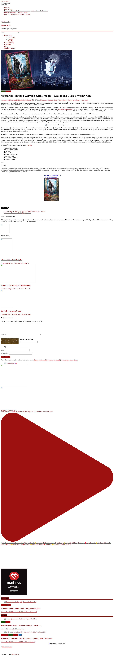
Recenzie (8, 35)
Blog (6, 46)
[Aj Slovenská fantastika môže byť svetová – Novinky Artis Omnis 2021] (25, 632)
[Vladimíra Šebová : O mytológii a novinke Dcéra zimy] (20, 602)
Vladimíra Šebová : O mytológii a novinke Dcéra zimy (20, 608)
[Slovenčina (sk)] (9, 363)
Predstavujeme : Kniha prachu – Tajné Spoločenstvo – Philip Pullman (24, 211)
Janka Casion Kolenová (26, 100)
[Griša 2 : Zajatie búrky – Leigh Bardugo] (18, 282)
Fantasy (11, 37)
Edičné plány (4, 635)
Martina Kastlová (23, 263)
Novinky (7, 44)
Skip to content (5, 1)
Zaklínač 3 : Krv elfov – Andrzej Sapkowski (17, 213)
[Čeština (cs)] (16, 363)
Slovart (70, 100)
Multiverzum (9, 48)
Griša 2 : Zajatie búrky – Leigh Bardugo (16, 285)
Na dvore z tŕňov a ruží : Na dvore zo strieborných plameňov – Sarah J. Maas (26, 11)
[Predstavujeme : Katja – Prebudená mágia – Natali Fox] (20, 619)
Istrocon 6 (7, 7)
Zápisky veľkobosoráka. (65, 109)
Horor (10, 39)
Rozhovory (9, 43)
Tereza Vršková (25, 314)
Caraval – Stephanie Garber (11, 311)
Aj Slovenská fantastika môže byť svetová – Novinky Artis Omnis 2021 (27, 638)
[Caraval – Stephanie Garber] (6, 307)
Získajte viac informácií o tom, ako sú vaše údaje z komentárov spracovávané (55, 360)
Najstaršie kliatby (62, 100)
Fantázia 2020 (8, 9)
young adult (84, 100)
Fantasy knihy (6, 25)
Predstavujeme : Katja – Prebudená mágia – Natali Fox (21, 625)
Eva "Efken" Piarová (28, 642)
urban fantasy (76, 100)
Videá (9, 605)
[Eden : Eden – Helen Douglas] (6, 256)
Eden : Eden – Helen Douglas (11, 260)
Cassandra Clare (52, 100)
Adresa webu (4, 353)
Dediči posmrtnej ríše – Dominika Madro (15, 12)
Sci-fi (10, 41)
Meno (3, 347)
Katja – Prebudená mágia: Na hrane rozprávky (17, 14)
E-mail (3, 350)
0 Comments (43, 100)
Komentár (3, 334)
